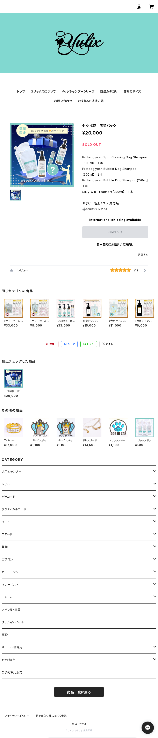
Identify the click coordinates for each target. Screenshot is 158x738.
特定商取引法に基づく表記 (51, 715)
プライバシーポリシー (17, 715)
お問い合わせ (63, 101)
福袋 (5, 634)
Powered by (74, 730)
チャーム (7, 597)
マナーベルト (10, 584)
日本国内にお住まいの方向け (115, 244)
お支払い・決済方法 (91, 101)
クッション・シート (13, 622)
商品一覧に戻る (79, 692)
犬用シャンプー (12, 471)
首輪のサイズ (132, 91)
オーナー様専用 (12, 647)
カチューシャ (10, 572)
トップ (21, 91)
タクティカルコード (14, 509)
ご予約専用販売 (12, 672)
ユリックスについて (43, 91)
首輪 (5, 547)
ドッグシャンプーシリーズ (78, 91)
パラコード (8, 496)
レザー (6, 484)
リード (5, 522)
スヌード (7, 534)
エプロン (7, 559)
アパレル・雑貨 (11, 609)
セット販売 (8, 660)
